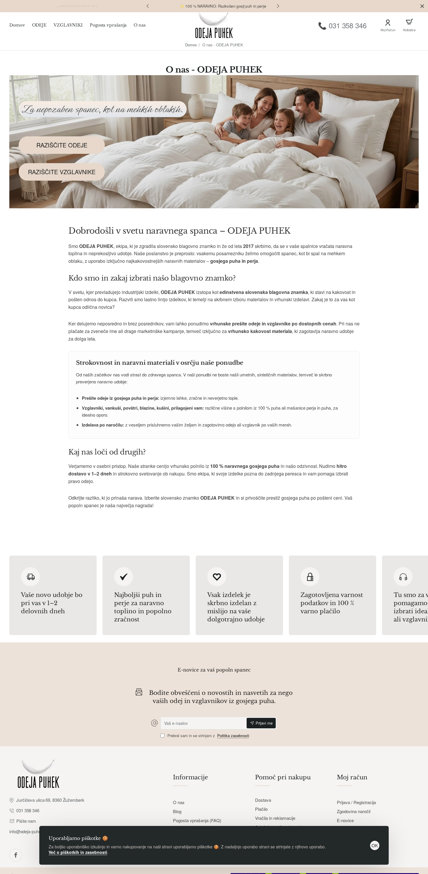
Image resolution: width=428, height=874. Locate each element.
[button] (148, 6)
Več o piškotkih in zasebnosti (78, 852)
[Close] (422, 6)
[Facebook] (15, 855)
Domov (191, 44)
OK (375, 845)
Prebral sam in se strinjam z (207, 735)
